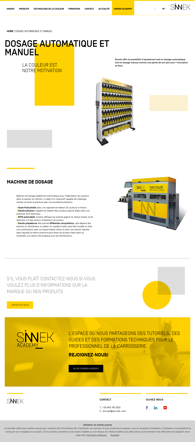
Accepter (115, 435)
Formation (74, 8)
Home (10, 31)
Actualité (103, 8)
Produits (24, 8)
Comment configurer (96, 435)
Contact (89, 8)
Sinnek (10, 8)
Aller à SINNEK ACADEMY (86, 368)
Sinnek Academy (123, 8)
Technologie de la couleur (49, 8)
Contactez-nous (20, 305)
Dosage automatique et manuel (34, 31)
